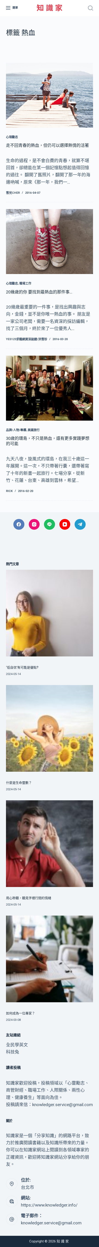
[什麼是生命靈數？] (49, 728)
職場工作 (25, 283)
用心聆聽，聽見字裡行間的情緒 (28, 898)
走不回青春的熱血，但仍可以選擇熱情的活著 (47, 145)
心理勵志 (12, 137)
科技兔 (12, 1052)
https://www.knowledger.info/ (49, 1205)
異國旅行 (34, 430)
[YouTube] (64, 524)
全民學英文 (17, 1045)
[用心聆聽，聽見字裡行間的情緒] (49, 843)
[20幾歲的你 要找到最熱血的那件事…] (49, 241)
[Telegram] (80, 524)
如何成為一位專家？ (20, 1013)
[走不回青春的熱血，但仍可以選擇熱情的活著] (49, 95)
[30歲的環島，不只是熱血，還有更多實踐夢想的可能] (49, 388)
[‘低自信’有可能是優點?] (49, 613)
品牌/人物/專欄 (16, 430)
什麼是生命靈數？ (19, 783)
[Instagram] (34, 524)
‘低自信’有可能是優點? (22, 667)
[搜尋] (90, 8)
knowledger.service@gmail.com (51, 1223)
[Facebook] (18, 524)
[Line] (49, 524)
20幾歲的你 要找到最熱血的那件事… (39, 292)
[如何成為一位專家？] (49, 959)
